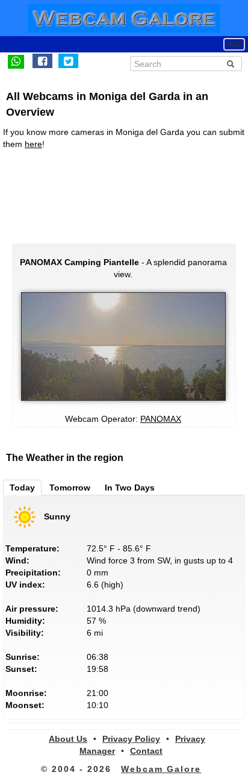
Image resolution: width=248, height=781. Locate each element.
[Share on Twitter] (68, 61)
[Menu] (234, 44)
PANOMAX (160, 419)
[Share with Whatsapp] (16, 61)
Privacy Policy (131, 739)
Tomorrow (69, 487)
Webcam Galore (161, 769)
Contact (146, 751)
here (33, 144)
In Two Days (130, 487)
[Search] (230, 64)
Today (22, 487)
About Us (68, 739)
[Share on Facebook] (42, 61)
